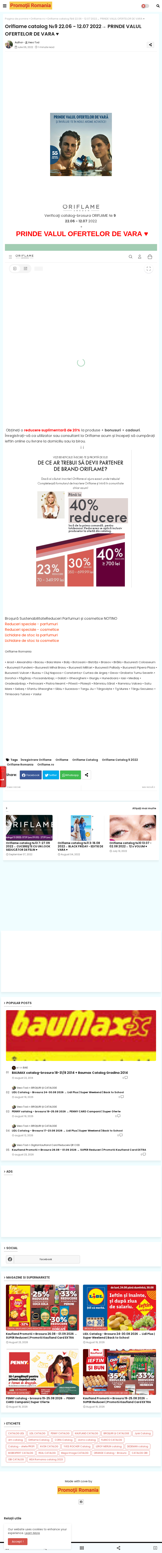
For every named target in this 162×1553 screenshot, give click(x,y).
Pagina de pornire (16, 19)
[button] (158, 6)
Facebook (33, 775)
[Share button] (86, 774)
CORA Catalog (64, 1440)
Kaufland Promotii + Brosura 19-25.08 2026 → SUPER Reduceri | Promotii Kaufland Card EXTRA (117, 1400)
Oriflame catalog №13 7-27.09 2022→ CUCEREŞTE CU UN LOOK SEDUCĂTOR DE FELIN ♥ (28, 846)
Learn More (32, 1533)
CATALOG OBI (140, 1453)
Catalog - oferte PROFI (21, 1446)
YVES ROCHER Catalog (77, 1446)
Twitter (52, 775)
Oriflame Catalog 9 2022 (120, 760)
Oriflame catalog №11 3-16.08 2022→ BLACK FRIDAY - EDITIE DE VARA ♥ (80, 846)
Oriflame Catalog (85, 760)
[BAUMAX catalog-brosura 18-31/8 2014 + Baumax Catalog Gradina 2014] (81, 1035)
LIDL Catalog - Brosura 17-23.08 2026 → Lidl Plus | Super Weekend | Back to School (67, 1130)
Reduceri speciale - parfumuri (31, 623)
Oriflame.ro (37, 19)
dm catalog (15, 1440)
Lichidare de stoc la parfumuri (31, 635)
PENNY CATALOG (60, 1433)
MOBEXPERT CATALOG (20, 1453)
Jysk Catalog (143, 1433)
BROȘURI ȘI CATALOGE (116, 1433)
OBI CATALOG (16, 1459)
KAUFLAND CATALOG (86, 1433)
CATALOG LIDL (16, 1433)
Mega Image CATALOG (75, 1453)
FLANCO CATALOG (111, 1440)
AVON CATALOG (49, 1446)
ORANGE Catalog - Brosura (110, 1453)
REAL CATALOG (47, 1453)
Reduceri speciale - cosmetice (32, 629)
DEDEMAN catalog (137, 1446)
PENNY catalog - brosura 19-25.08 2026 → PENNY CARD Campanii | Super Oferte (66, 1111)
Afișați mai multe (144, 808)
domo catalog (87, 1440)
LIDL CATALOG (37, 1433)
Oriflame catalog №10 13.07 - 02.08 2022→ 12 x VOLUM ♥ (130, 844)
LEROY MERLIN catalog (109, 1446)
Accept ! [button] (18, 1542)
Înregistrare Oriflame (36, 760)
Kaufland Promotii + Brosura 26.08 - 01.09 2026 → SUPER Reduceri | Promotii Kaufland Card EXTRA (79, 1150)
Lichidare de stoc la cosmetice (32, 640)
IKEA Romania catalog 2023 (46, 1459)
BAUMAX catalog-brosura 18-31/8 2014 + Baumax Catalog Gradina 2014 (70, 1073)
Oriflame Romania (20, 765)
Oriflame (62, 760)
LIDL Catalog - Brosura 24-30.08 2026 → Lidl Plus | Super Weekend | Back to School (68, 1092)
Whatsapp (72, 775)
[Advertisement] (81, 961)
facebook (46, 1259)
